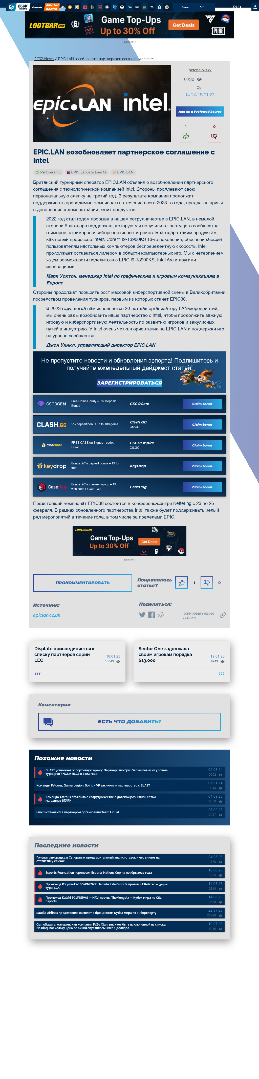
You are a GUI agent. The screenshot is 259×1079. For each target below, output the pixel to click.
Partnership (50, 172)
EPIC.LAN (125, 172)
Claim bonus (202, 404)
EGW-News (44, 59)
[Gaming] (62, 7)
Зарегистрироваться (129, 383)
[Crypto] (69, 7)
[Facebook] (151, 615)
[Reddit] (160, 615)
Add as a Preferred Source (200, 112)
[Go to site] (51, 404)
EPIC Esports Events (88, 172)
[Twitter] (142, 615)
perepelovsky (200, 70)
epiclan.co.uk (46, 615)
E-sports (37, 7)
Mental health (52, 7)
